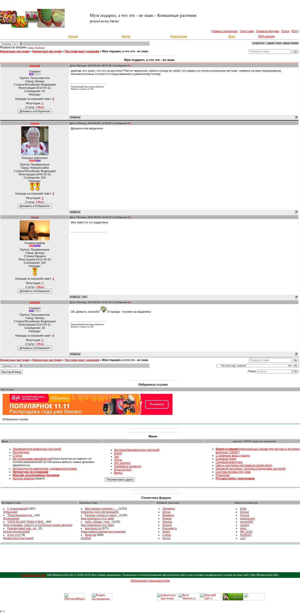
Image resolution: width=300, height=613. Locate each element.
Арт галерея (122, 463)
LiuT (243, 538)
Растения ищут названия (82, 51)
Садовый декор (226, 458)
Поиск (285, 31)
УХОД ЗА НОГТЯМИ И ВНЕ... (26, 521)
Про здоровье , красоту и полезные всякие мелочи (37, 525)
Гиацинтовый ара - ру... (22, 528)
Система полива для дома (233, 472)
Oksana (167, 521)
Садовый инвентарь (229, 462)
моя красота (93, 528)
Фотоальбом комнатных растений (136, 449)
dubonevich (247, 518)
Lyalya (166, 535)
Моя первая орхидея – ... (101, 508)
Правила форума (267, 31)
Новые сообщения (225, 31)
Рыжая (167, 518)
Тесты (118, 459)
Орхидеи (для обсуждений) (100, 512)
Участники (247, 31)
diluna (166, 512)
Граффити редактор (127, 466)
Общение (10, 512)
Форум (126, 36)
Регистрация (178, 36)
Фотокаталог (21, 452)
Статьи (17, 455)
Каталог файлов (23, 478)
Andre (166, 531)
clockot (244, 525)
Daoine (167, 525)
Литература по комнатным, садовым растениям (45, 468)
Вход (232, 36)
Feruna (244, 515)
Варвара (168, 515)
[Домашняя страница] (84, 297)
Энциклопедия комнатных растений (37, 449)
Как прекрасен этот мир (97, 518)
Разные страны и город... (101, 515)
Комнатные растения (14, 51)
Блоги (118, 453)
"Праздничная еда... (20, 515)
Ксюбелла (40, 47)
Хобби (86, 538)
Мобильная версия (33, 575)
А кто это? (14, 535)
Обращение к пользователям (150, 580)
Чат (116, 456)
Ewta (243, 508)
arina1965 (246, 521)
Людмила (168, 508)
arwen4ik (35, 65)
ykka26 (34, 217)
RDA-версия (266, 36)
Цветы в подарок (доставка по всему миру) (244, 465)
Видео (118, 472)
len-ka (166, 538)
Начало (73, 36)
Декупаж (90, 535)
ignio (243, 528)
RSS (294, 31)
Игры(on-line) (123, 469)
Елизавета (169, 528)
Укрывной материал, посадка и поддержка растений (250, 468)
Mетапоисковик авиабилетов (32, 458)
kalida (31, 47)
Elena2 (244, 512)
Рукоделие (223, 475)
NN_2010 (246, 531)
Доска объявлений (16, 531)
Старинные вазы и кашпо (233, 455)
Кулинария (11, 518)
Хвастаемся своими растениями (103, 531)
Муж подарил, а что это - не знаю (125, 51)
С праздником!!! (17, 508)
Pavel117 (246, 535)
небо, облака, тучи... (98, 521)
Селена (34, 123)
